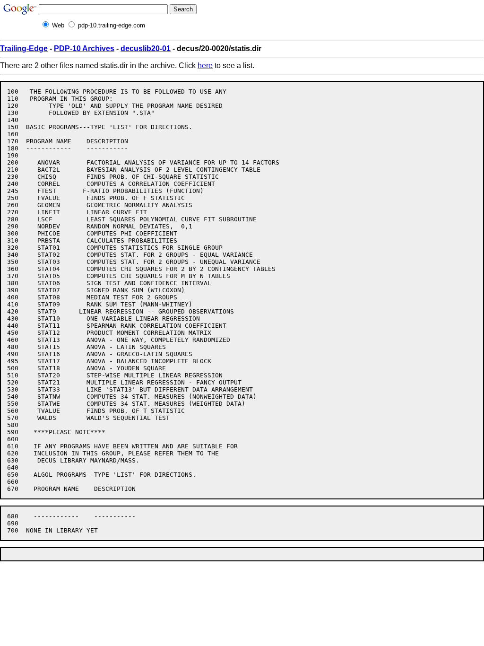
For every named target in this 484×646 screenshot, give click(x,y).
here (205, 65)
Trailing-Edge (24, 48)
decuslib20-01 (146, 48)
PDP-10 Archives (84, 48)
